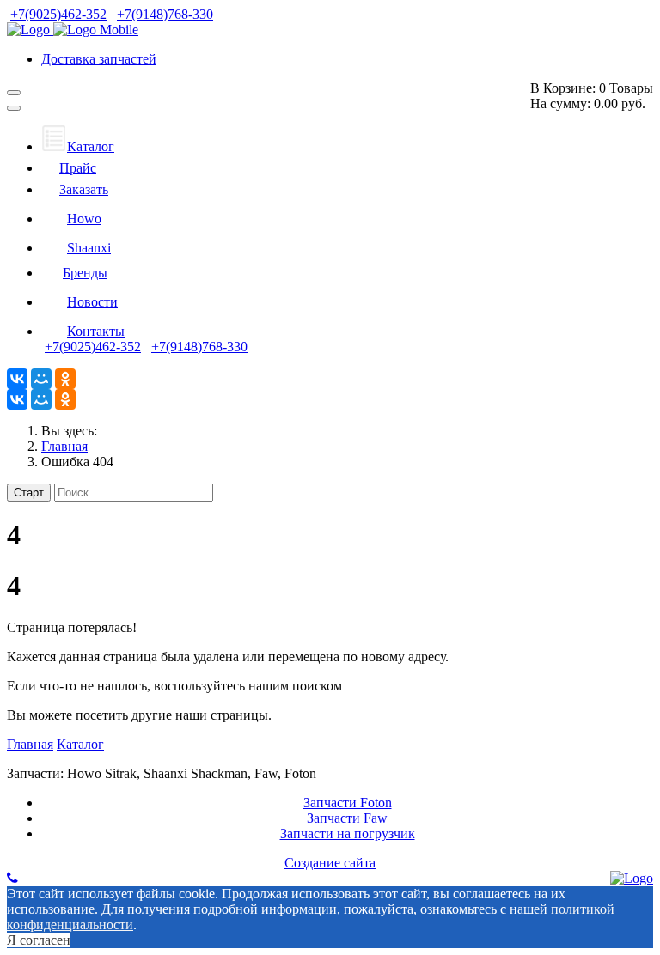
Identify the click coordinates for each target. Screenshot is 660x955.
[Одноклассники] (65, 378)
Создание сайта (330, 862)
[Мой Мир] (41, 378)
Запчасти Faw (347, 818)
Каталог (80, 744)
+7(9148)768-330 (165, 14)
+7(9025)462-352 (58, 14)
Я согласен (38, 940)
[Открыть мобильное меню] (14, 92)
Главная (30, 744)
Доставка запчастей (98, 59)
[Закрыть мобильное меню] (14, 108)
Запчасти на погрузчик (347, 833)
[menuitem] (77, 146)
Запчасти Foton (347, 802)
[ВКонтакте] (17, 378)
